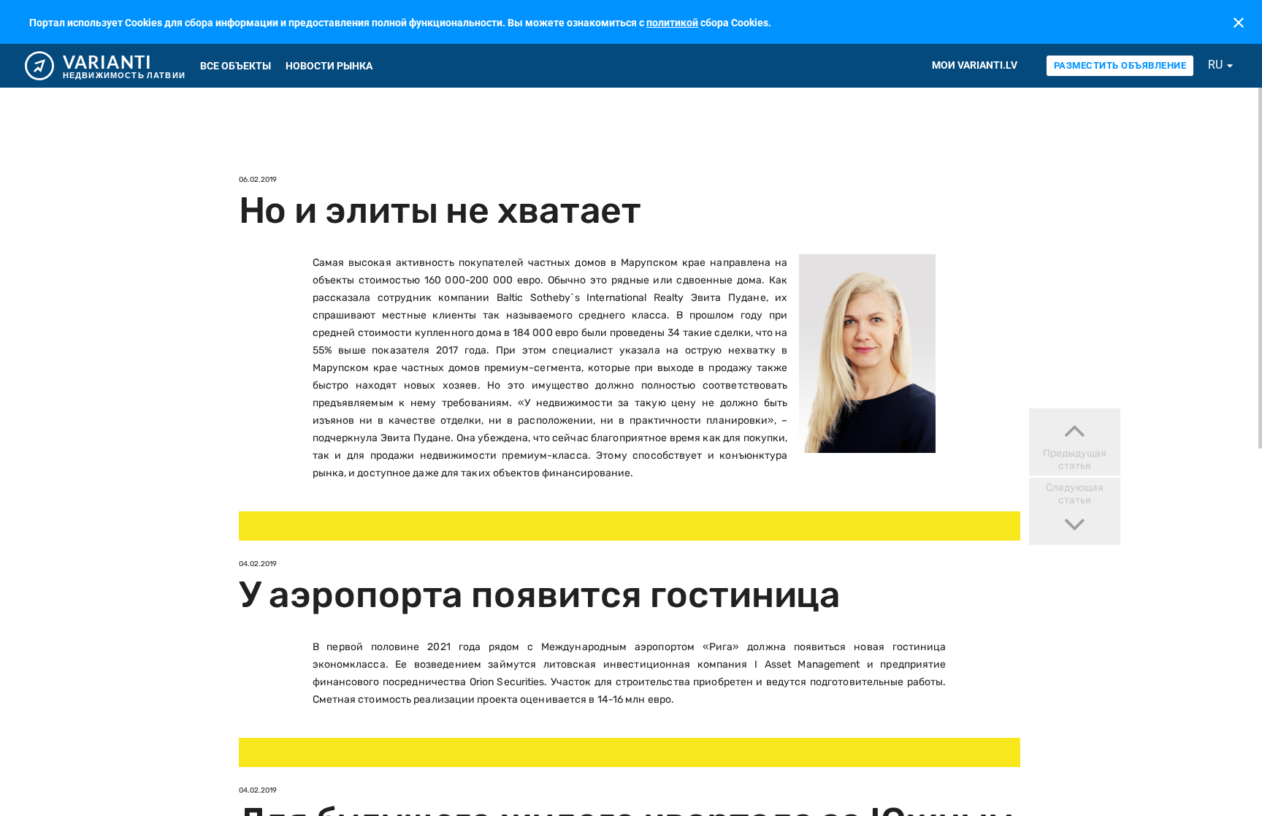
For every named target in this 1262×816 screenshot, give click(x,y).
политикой (672, 22)
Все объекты (235, 66)
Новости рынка (329, 66)
